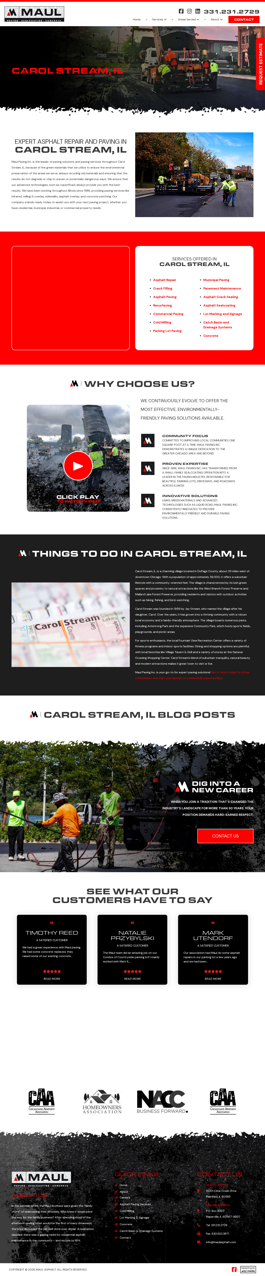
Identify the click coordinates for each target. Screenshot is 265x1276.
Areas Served (187, 19)
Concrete (126, 1224)
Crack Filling (162, 288)
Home (137, 19)
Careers (125, 1197)
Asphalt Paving (165, 297)
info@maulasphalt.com (221, 1242)
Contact (244, 19)
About (215, 19)
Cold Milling (127, 1211)
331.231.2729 (232, 11)
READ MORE (51, 979)
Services (157, 19)
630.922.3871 (220, 1234)
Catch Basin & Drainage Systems (141, 1231)
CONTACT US (225, 836)
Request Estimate (261, 64)
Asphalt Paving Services (135, 1204)
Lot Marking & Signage (134, 1217)
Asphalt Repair (164, 280)
